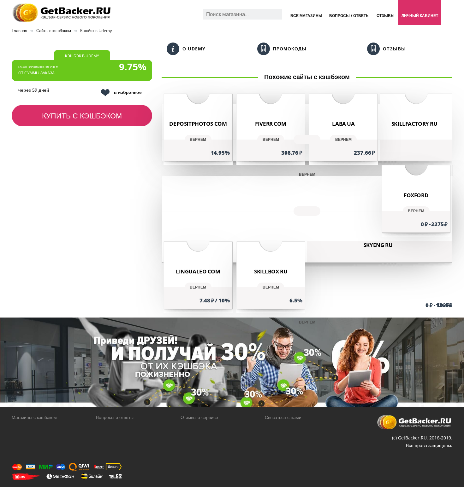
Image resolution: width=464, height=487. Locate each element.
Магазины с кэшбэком (34, 417)
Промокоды (289, 49)
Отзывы (386, 15)
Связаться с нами (283, 417)
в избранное (128, 92)
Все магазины (306, 15)
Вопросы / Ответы (349, 15)
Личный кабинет (420, 15)
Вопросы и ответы (115, 417)
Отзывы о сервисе (199, 417)
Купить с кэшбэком (82, 116)
